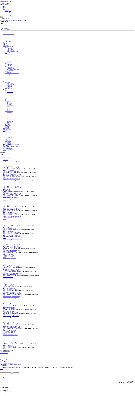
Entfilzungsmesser (8, 101)
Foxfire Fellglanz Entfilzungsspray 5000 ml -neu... (11, 316)
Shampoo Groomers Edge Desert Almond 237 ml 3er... (12, 327)
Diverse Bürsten (9, 97)
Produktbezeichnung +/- (4, 353)
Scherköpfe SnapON (10, 50)
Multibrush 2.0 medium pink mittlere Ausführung (11, 224)
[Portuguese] (16, 20)
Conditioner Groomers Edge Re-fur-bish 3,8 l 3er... (11, 163)
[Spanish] (24, 20)
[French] (9, 20)
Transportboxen (7, 142)
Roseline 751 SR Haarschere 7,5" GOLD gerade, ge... (12, 262)
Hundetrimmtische (8, 38)
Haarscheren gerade (10, 83)
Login (2, 28)
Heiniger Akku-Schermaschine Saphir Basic (10, 342)
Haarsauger (6, 135)
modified (1, 360)
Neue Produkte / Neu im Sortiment (8, 34)
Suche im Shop (9, 15)
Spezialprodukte (5, 130)
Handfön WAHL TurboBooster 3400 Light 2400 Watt (11, 236)
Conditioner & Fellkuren (9, 111)
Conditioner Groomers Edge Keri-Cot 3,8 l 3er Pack (11, 217)
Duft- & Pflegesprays (8, 118)
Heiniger (6, 60)
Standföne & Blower (6, 43)
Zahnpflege (4, 131)
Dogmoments (9, 106)
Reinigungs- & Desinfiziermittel (8, 134)
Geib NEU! (7, 71)
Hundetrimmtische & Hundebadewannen (9, 37)
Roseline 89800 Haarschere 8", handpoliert (10, 319)
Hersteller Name (3, 357)
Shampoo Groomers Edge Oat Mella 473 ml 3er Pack (11, 194)
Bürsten (6, 91)
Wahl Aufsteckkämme (10, 70)
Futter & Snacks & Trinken (7, 148)
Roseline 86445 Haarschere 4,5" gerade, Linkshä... (11, 323)
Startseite (4, 6)
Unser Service (7, 10)
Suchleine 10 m (5, 160)
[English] (6, 20)
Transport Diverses (8, 143)
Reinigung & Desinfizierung (9, 137)
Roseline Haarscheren (8, 82)
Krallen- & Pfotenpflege (7, 129)
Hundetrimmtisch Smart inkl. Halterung (9, 198)
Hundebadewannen (8, 40)
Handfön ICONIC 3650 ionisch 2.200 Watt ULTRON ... (12, 247)
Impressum (4, 7)
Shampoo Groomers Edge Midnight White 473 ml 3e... (12, 293)
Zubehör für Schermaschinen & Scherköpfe (12, 73)
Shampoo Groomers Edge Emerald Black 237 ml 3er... (12, 251)
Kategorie (2, 356)
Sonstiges (4, 150)
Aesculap (6, 47)
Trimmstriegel (7, 100)
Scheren (4, 81)
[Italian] (12, 20)
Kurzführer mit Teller (6, 190)
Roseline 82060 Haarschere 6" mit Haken (9, 228)
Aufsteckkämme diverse (11, 78)
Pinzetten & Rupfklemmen (7, 132)
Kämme (6, 90)
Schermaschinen (9, 48)
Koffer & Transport (6, 140)
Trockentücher (7, 126)
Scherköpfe (9, 59)
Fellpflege (4, 89)
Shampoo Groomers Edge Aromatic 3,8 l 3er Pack (11, 297)
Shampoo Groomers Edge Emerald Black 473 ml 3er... (12, 274)
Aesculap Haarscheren (8, 87)
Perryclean (8, 109)
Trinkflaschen (5, 147)
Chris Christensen (10, 93)
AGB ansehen (5, 394)
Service (4, 9)
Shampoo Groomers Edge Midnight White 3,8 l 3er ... (11, 243)
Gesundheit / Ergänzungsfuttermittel (9, 149)
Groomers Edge (9, 103)
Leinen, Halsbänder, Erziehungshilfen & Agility (10, 146)
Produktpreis (2, 358)
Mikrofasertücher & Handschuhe (8, 139)
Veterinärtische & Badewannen (8, 42)
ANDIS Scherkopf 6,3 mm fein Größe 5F (9, 331)
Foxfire (8, 123)
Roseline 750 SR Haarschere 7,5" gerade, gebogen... (11, 171)
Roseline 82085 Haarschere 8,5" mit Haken (10, 205)
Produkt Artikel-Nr (3, 354)
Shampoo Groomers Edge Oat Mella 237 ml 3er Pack (11, 209)
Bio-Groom (9, 104)
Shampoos (6, 102)
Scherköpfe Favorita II (10, 49)
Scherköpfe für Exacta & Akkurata (12, 51)
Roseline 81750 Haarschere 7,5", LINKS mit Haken (11, 232)
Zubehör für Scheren (8, 88)
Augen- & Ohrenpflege (6, 128)
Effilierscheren (9, 86)
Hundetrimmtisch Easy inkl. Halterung (9, 259)
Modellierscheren (9, 85)
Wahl (5, 66)
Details (1, 369)
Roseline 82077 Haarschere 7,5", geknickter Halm (11, 186)
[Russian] (20, 20)
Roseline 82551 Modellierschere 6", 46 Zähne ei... (11, 289)
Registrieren (6, 28)
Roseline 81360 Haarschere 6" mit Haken (9, 346)
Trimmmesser (7, 99)
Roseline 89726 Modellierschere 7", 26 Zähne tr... (11, 213)
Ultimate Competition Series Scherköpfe (13, 69)
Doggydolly (9, 122)
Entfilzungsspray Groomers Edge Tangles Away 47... (11, 270)
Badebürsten (7, 98)
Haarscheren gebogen (10, 84)
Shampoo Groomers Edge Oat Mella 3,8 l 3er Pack (11, 179)
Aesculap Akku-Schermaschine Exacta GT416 (10, 312)
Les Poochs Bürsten (10, 92)
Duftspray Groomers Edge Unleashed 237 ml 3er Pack (12, 175)
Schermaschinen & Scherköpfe (8, 46)
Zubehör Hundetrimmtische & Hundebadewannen (13, 41)
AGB (3, 8)
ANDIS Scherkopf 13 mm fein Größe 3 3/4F (10, 335)
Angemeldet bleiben (5, 29)
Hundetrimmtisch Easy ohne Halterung (9, 308)
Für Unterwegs (5, 145)
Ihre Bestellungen (7, 12)
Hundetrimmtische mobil (9, 39)
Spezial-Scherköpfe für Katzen (12, 56)
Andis (6, 53)
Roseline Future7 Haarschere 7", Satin (9, 281)
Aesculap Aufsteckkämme (11, 52)
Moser (6, 63)
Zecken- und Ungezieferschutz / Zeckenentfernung (11, 144)
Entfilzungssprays (8, 124)
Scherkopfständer (10, 79)
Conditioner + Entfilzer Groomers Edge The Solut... (11, 167)
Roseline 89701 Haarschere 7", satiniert (9, 278)
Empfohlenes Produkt (4, 359)
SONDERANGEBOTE (7, 35)
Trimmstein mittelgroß (6, 304)
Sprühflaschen (7, 127)
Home (1, 350)
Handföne (4, 44)
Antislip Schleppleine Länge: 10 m (8, 285)
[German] (2, 20)
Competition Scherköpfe (11, 68)
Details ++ (4, 165)
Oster (5, 57)
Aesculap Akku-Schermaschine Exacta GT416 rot (11, 300)
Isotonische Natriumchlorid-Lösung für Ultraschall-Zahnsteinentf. (11, 364)
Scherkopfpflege (9, 80)
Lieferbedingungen (8, 11)
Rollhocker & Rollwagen (7, 45)
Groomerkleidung (5, 138)
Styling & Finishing (8, 125)
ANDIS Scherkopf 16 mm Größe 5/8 (9, 255)
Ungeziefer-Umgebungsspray (9, 136)
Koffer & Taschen (8, 141)
